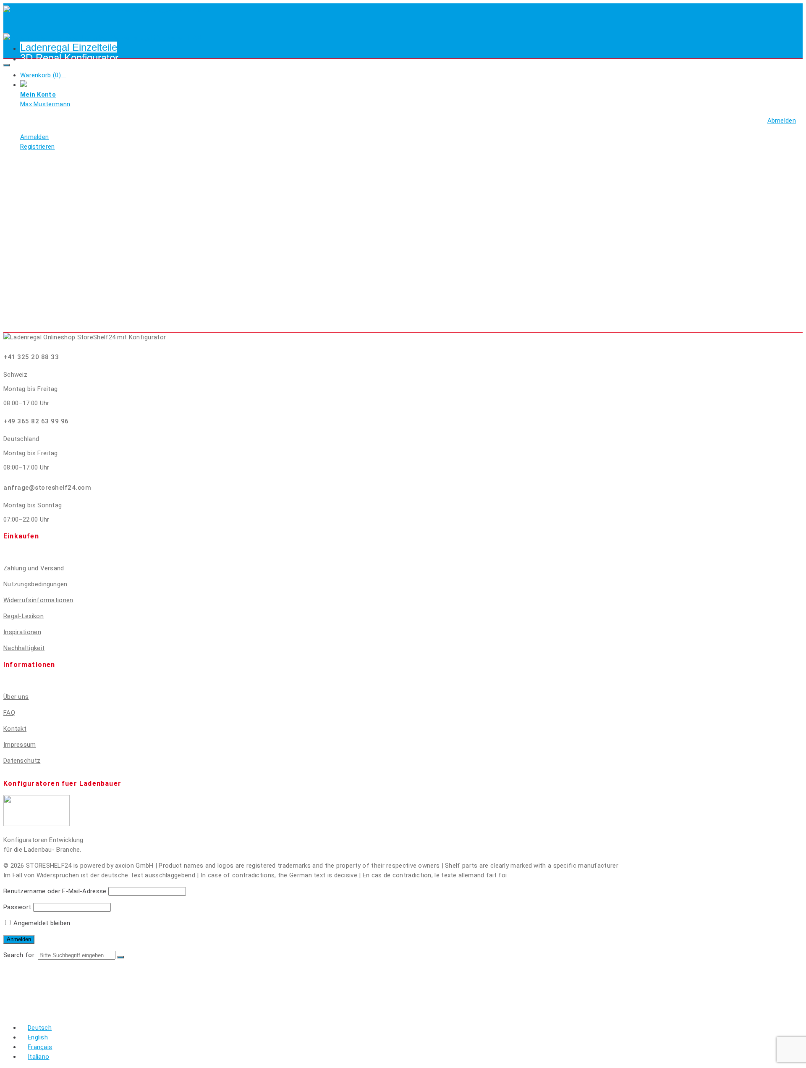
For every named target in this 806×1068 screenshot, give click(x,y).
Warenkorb (42, 995)
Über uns (16, 697)
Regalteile (41, 970)
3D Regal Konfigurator (69, 57)
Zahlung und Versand (33, 568)
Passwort (17, 907)
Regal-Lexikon (23, 616)
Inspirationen (22, 632)
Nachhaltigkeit (23, 648)
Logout (34, 1012)
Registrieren (45, 987)
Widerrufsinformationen (38, 600)
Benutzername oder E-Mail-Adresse (55, 891)
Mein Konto (42, 1004)
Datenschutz (21, 760)
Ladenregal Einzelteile (68, 47)
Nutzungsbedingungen (35, 584)
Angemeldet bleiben (41, 923)
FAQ (9, 712)
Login (31, 978)
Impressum (19, 744)
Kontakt (14, 728)
